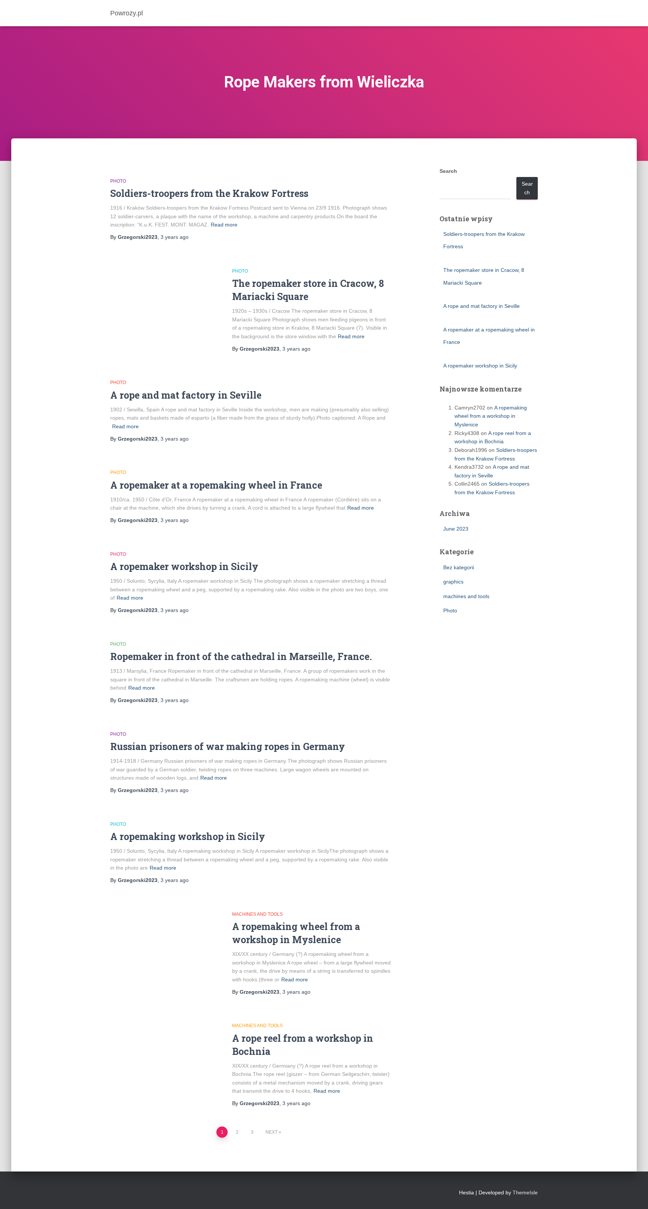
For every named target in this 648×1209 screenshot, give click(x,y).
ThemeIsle (525, 1193)
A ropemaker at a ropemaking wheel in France (216, 485)
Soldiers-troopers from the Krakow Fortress (209, 193)
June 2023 (455, 529)
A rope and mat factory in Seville (185, 395)
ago (174, 237)
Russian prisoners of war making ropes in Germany (227, 746)
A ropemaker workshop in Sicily (184, 566)
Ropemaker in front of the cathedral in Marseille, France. (241, 656)
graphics (453, 582)
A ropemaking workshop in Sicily (187, 836)
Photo (118, 181)
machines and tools (257, 914)
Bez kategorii (458, 567)
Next (272, 1132)
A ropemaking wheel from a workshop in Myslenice (490, 416)
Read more (224, 225)
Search (448, 171)
